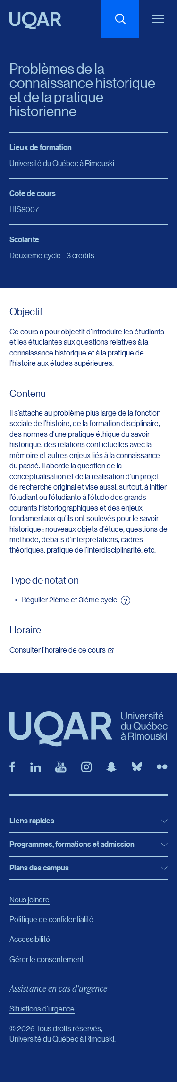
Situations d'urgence (42, 1008)
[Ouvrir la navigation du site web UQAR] (158, 19)
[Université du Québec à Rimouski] (35, 20)
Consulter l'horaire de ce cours (57, 650)
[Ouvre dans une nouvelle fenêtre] (12, 767)
